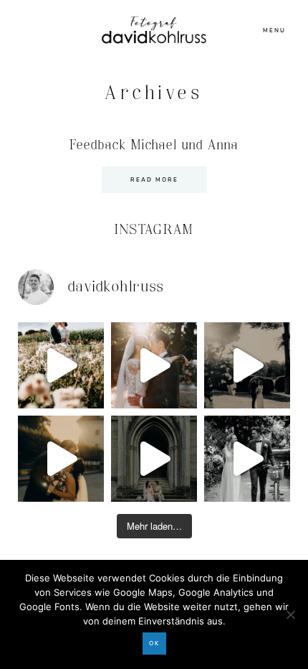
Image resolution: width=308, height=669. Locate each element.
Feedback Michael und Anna (154, 145)
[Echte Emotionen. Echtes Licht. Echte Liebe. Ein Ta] (61, 459)
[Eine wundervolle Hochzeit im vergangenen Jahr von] (154, 365)
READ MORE (154, 180)
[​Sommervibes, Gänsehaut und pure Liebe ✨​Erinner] (61, 365)
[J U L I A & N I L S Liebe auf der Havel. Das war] (247, 365)
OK (154, 643)
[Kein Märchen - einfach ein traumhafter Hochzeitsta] (154, 459)
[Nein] (290, 614)
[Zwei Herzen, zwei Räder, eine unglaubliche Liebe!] (247, 459)
